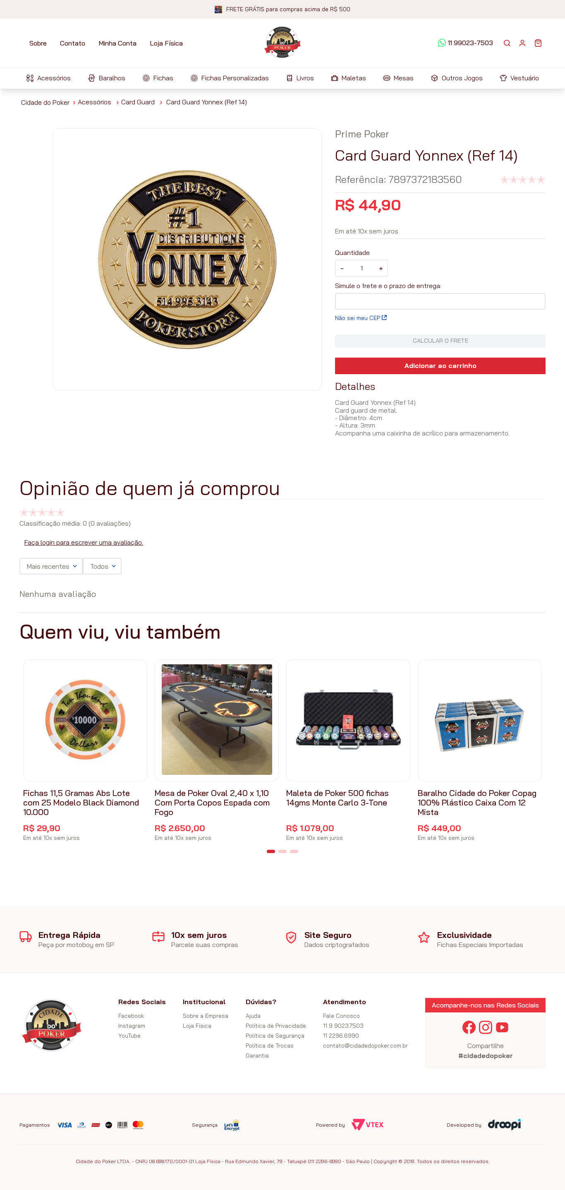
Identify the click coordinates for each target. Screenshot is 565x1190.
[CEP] (440, 295)
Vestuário (524, 78)
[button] (271, 851)
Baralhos (112, 78)
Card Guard (138, 102)
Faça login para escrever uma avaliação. (83, 542)
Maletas (354, 78)
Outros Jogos (462, 78)
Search (507, 43)
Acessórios (54, 78)
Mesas (404, 78)
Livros (305, 78)
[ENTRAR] (522, 43)
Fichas (163, 78)
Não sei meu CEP (357, 318)
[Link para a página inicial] (45, 102)
